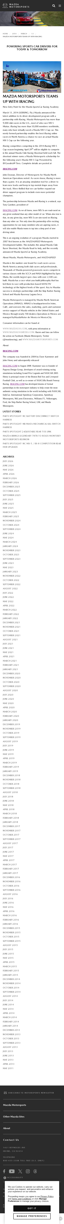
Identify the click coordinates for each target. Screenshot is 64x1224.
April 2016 (8, 911)
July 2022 (8, 593)
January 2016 (10, 924)
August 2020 (10, 690)
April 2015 (8, 962)
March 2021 (10, 661)
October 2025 (11, 491)
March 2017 (10, 864)
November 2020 (12, 677)
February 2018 (11, 818)
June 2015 (8, 953)
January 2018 (10, 822)
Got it (32, 1208)
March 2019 (10, 762)
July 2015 (8, 949)
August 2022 (10, 588)
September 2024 (12, 529)
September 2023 (12, 559)
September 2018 (12, 788)
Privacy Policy (47, 1196)
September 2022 (12, 584)
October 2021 (11, 631)
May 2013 (8, 1060)
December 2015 (11, 928)
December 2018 (11, 775)
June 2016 (8, 902)
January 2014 (10, 1026)
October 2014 (11, 987)
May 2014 (8, 1009)
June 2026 (8, 465)
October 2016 (11, 886)
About (6, 1128)
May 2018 (8, 805)
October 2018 (11, 784)
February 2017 (11, 868)
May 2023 (8, 567)
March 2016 (10, 915)
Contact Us (11, 1139)
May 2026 (8, 469)
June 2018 (8, 801)
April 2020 (8, 707)
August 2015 (10, 945)
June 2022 (8, 597)
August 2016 (10, 894)
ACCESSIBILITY (15, 1178)
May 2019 (8, 754)
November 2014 (12, 983)
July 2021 (8, 643)
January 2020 (10, 720)
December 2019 (11, 724)
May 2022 (8, 601)
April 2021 (8, 656)
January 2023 (10, 571)
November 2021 (12, 627)
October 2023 (11, 554)
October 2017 (11, 835)
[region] (32, 1202)
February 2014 (11, 1021)
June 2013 (8, 1055)
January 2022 (10, 618)
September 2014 (12, 992)
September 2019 (12, 737)
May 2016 (8, 907)
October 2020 (11, 682)
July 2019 (8, 745)
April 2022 (8, 605)
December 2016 (11, 877)
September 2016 (12, 890)
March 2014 (10, 1017)
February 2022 (11, 614)
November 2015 (12, 932)
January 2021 (10, 669)
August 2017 (10, 843)
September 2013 (12, 1043)
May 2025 (8, 508)
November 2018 (12, 779)
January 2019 (10, 771)
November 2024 (12, 520)
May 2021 (8, 652)
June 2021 (8, 648)
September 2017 (12, 839)
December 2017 (11, 826)
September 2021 (12, 635)
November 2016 (12, 881)
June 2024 (8, 533)
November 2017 (12, 830)
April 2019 (8, 758)
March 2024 (10, 542)
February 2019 (11, 767)
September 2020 (12, 686)
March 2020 (10, 711)
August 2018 (10, 792)
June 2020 (8, 699)
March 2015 (10, 966)
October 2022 (11, 580)
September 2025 (12, 495)
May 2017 (8, 856)
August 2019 (10, 741)
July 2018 (8, 796)
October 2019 (11, 733)
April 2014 (8, 1013)
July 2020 (8, 694)
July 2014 (8, 1000)
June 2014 (8, 1004)
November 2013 (12, 1034)
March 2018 (10, 813)
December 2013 (11, 1030)
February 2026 (11, 482)
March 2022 (10, 610)
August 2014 (10, 996)
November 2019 (12, 728)
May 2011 (8, 1068)
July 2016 (8, 898)
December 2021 (11, 622)
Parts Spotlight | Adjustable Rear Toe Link (27, 431)
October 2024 (11, 525)
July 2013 (8, 1051)
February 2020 (11, 716)
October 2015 (11, 936)
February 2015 (11, 970)
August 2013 (10, 1047)
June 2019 (8, 750)
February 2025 (11, 516)
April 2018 (8, 809)
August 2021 (10, 639)
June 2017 (8, 852)
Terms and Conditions (21, 1199)
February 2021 (11, 665)
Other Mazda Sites (13, 1116)
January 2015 (10, 975)
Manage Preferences (32, 1216)
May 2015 (8, 958)
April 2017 (8, 860)
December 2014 (11, 979)
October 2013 (11, 1038)
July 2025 (8, 499)
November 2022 (12, 576)
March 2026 (10, 478)
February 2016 (11, 920)
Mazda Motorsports (19, 5)
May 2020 (8, 703)
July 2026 (8, 461)
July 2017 (8, 847)
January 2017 (10, 873)
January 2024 (10, 546)
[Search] (53, 5)
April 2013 (8, 1064)
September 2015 (12, 941)
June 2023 (8, 563)
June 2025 (8, 503)
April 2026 (8, 474)
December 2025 (11, 486)
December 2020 (11, 673)
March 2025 (10, 512)
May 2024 (8, 537)
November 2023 (12, 550)
